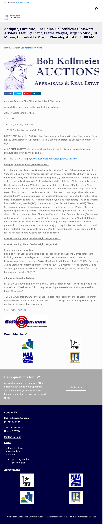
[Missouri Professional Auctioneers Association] (75, 344)
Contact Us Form (12, 437)
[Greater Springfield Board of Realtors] (27, 344)
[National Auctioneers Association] (27, 358)
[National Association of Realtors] (75, 358)
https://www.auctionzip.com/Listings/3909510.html (51, 158)
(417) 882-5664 (22, 2)
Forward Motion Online (85, 517)
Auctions (12, 454)
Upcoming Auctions (21, 459)
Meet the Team (15, 448)
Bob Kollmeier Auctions (35, 517)
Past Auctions (19, 310)
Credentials (14, 451)
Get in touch (76, 387)
